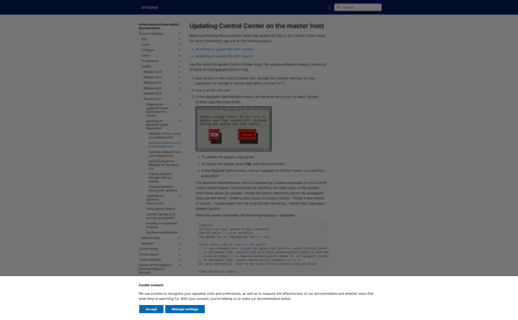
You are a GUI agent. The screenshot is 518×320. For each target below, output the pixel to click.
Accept (151, 309)
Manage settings (185, 309)
